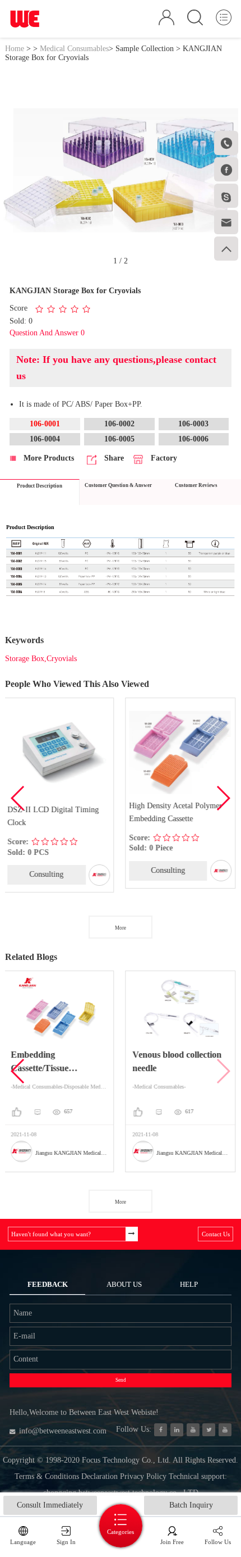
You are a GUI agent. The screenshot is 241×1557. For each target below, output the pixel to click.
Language (23, 1541)
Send (120, 1380)
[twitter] (208, 1429)
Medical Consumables (74, 48)
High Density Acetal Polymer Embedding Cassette (79, 812)
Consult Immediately (50, 1505)
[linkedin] (176, 1429)
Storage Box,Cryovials (41, 658)
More (120, 928)
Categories (120, 1531)
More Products (47, 458)
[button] (222, 798)
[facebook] (160, 1429)
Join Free (172, 1541)
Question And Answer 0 (47, 333)
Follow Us (218, 1541)
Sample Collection (144, 48)
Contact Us (216, 1234)
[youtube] (225, 1429)
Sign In (66, 1541)
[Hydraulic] (193, 1429)
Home (14, 48)
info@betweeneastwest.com (62, 1431)
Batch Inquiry (191, 1505)
